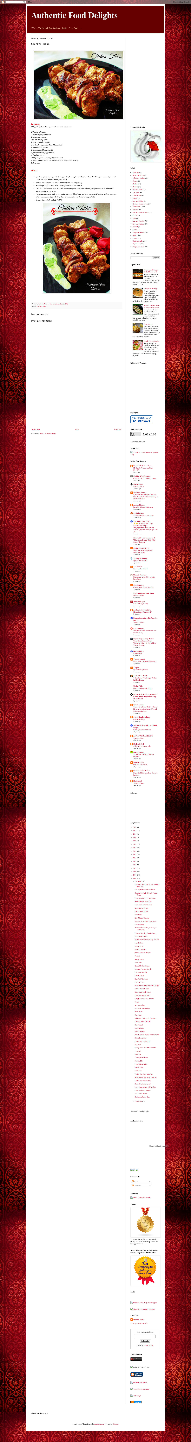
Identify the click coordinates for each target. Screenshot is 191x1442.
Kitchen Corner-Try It (141, 548)
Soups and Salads (138, 232)
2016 (135, 851)
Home (77, 429)
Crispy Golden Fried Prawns (144, 998)
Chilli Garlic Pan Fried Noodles (145, 1087)
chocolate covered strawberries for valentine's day (144, 632)
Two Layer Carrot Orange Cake (145, 898)
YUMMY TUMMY (140, 676)
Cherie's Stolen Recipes (141, 771)
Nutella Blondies (138, 486)
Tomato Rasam (139, 975)
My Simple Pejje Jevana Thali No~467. (143, 469)
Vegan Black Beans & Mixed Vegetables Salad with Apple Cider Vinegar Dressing (144, 643)
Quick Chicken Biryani (142, 966)
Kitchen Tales (138, 686)
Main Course (137, 206)
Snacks (135, 229)
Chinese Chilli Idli (141, 972)
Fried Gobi (138, 962)
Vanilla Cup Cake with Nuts (144, 1074)
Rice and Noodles (138, 221)
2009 (135, 875)
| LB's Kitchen (138, 651)
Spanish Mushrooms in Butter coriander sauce (152, 306)
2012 (135, 864)
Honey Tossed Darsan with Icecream (147, 1034)
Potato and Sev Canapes (143, 1090)
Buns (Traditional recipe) (143, 1084)
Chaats (135, 181)
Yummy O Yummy (140, 558)
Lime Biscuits (148, 324)
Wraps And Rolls (138, 247)
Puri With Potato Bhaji (142, 1008)
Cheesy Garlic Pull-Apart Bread (143, 587)
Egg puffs (138, 1044)
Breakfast (136, 172)
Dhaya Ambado (138, 595)
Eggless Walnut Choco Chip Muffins (147, 939)
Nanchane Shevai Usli (140, 569)
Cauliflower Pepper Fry (142, 1041)
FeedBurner (150, 1345)
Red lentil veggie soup (140, 604)
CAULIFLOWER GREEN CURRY (144, 478)
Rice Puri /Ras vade (141, 979)
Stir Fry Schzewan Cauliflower (145, 889)
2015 (135, 854)
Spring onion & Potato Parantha (145, 1047)
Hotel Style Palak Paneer (143, 992)
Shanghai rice (139, 1028)
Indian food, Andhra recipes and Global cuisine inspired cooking (145, 695)
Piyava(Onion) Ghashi (140, 670)
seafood (135, 227)
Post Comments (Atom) (48, 433)
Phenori (137, 956)
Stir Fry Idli (138, 1061)
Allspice (136, 667)
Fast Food (136, 192)
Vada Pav (138, 1054)
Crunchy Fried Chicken (142, 1021)
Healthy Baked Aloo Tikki (143, 901)
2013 (135, 861)
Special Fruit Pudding (140, 560)
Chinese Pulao (139, 924)
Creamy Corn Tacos (141, 1057)
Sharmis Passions (139, 575)
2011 (135, 868)
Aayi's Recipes (138, 513)
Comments (137, 1185)
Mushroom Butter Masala (143, 905)
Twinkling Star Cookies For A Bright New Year (147, 885)
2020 (135, 837)
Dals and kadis (137, 189)
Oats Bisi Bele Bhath (140, 765)
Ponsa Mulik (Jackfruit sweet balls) (144, 661)
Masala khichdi (138, 699)
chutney (135, 187)
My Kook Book (138, 744)
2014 (135, 858)
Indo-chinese (137, 195)
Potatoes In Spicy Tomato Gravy (145, 933)
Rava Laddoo (137, 653)
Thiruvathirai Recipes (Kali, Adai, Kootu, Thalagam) (144, 541)
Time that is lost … (139, 622)
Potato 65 (138, 1051)
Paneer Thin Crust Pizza (143, 952)
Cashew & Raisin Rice (142, 1097)
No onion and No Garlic (141, 212)
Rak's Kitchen (138, 628)
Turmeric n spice (139, 601)
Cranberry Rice (138, 738)
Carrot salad (139, 1025)
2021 (135, 834)
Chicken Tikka (139, 982)
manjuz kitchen (139, 505)
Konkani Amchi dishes (140, 204)
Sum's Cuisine (138, 762)
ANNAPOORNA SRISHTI (143, 736)
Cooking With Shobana (141, 476)
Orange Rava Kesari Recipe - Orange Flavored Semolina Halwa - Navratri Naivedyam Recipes (145, 709)
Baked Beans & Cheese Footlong (146, 1077)
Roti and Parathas (138, 224)
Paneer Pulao (139, 1067)
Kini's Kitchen (138, 585)
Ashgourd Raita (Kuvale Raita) (143, 515)
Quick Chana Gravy (141, 911)
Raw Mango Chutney (142, 918)
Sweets (135, 238)
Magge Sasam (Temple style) (142, 612)
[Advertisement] (76, 405)
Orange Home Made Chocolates (145, 921)
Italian (135, 198)
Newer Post (36, 429)
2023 (135, 830)
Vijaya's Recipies (139, 659)
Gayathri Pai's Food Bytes (142, 466)
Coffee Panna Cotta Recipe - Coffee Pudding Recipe (145, 679)
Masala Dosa (139, 946)
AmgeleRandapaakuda (141, 717)
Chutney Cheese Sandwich (142, 730)
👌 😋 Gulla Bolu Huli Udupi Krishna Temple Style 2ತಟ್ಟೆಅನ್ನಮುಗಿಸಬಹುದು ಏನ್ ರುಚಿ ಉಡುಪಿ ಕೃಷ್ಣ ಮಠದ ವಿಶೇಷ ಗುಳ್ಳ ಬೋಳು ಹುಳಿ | (145, 527)
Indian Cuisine (138, 705)
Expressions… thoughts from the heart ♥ (145, 619)
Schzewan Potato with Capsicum (145, 1018)
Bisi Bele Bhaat (140, 1005)
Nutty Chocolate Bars (142, 988)
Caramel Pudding (139, 719)
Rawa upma (138, 1011)
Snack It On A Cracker (151, 341)
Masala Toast (139, 943)
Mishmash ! (137, 781)
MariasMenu (138, 484)
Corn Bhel (138, 1070)
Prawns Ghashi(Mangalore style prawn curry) (145, 929)
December (138, 881)
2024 (135, 827)
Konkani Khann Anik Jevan (143, 593)
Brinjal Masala (139, 959)
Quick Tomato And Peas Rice (142, 688)
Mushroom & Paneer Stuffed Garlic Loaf (151, 271)
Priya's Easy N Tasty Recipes (143, 639)
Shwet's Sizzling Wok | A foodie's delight (145, 726)
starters (45, 306)
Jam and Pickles (138, 201)
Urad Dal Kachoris (141, 936)
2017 (135, 847)
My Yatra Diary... (139, 492)
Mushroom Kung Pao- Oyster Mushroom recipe (143, 551)
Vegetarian (136, 244)
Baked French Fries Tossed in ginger (147, 985)
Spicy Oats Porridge (150, 288)
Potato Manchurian (141, 1064)
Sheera (137, 1002)
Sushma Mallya (138, 1319)
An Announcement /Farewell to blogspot (143, 755)
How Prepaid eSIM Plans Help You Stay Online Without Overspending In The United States (145, 497)
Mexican (135, 209)
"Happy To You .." (139, 783)
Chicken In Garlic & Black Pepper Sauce (146, 894)
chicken (39, 306)
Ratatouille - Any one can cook (144, 538)
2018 (135, 844)
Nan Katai (138, 1015)
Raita (134, 218)
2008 (135, 878)
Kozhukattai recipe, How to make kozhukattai (144, 578)
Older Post (117, 429)
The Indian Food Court (141, 521)
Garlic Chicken (140, 1031)
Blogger (115, 1424)
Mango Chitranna (140, 949)
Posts (136, 1181)
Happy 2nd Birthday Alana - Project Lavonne (145, 774)
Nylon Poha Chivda (141, 908)
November (138, 1101)
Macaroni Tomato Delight (143, 969)
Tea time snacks (138, 241)
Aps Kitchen (137, 567)
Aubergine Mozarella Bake (142, 746)
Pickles (135, 215)
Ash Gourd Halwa (141, 1093)
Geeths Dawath (138, 752)
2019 (135, 840)
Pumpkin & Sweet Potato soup (143, 507)
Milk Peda (138, 914)
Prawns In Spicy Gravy (142, 995)
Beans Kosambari (140, 1038)
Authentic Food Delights (74, 15)
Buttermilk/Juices (138, 175)
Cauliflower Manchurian (143, 1080)
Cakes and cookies (139, 178)
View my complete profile (139, 1323)
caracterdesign (99, 1424)
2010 (135, 871)
